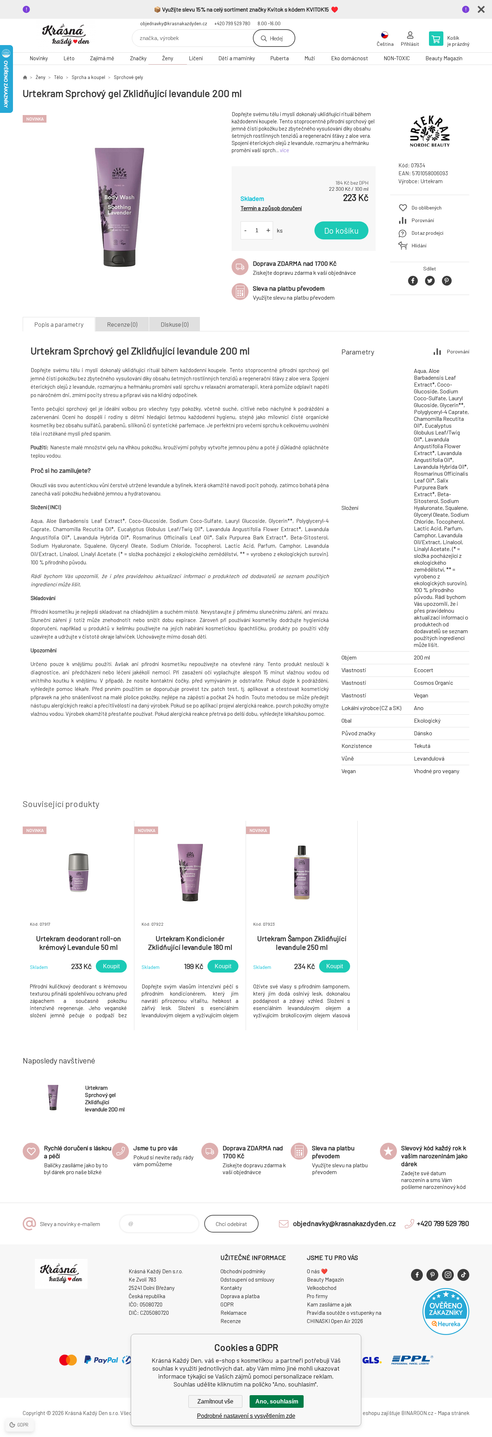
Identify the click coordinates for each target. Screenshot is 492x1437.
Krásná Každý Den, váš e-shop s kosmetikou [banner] (66, 35)
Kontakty (231, 1287)
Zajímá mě (102, 58)
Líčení (196, 58)
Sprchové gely (128, 77)
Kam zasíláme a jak (329, 1304)
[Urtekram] (429, 149)
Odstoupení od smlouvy (247, 1279)
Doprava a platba (240, 1296)
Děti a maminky (236, 58)
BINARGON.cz (417, 1413)
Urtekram (432, 181)
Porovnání (423, 220)
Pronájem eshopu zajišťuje (370, 1413)
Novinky (39, 58)
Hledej (276, 38)
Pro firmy (317, 1296)
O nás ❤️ (317, 1271)
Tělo (58, 77)
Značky (138, 58)
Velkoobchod (321, 1287)
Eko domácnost (349, 58)
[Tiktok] (463, 1275)
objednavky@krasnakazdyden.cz (173, 23)
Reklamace (233, 1312)
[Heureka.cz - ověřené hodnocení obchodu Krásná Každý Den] (445, 1333)
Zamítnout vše (215, 1401)
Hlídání (419, 245)
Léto (69, 58)
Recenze (230, 1321)
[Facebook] (417, 1275)
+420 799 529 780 (232, 23)
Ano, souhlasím (276, 1401)
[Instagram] (448, 1275)
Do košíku (341, 230)
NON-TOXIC (397, 58)
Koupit (111, 966)
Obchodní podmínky (242, 1271)
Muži (309, 58)
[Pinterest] (432, 1275)
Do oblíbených (427, 207)
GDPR (227, 1304)
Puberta (279, 58)
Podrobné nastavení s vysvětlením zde (246, 1416)
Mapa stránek (453, 1413)
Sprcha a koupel (88, 77)
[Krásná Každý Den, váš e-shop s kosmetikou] (25, 77)
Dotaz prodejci (427, 233)
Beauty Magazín (443, 58)
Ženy (167, 58)
